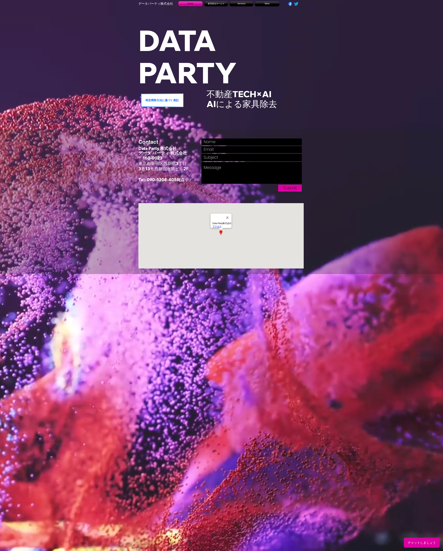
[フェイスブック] (290, 3)
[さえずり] (296, 3)
